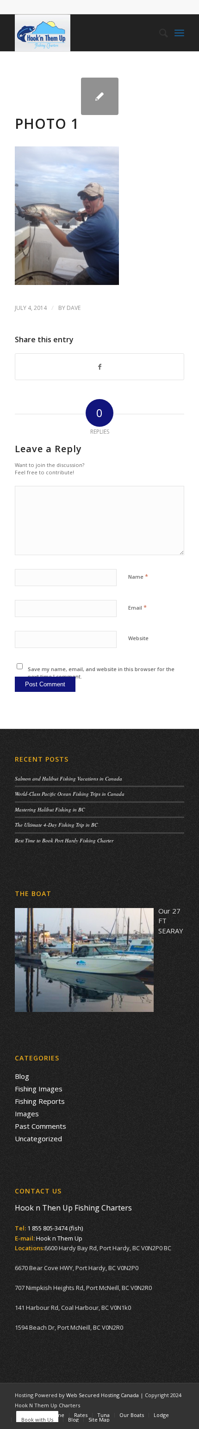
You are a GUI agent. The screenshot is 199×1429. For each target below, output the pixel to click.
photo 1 (47, 123)
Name (138, 576)
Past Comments (40, 1126)
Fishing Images (38, 1088)
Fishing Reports (40, 1101)
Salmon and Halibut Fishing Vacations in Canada (68, 778)
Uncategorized (38, 1138)
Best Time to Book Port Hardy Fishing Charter (64, 840)
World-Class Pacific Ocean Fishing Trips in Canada (69, 793)
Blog (22, 1076)
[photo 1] (99, 96)
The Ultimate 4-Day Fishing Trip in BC (56, 824)
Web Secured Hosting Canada (102, 1395)
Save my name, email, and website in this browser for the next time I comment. (101, 673)
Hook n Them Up (59, 1238)
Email (137, 607)
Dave (74, 308)
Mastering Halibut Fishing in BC (50, 809)
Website (138, 638)
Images (27, 1113)
